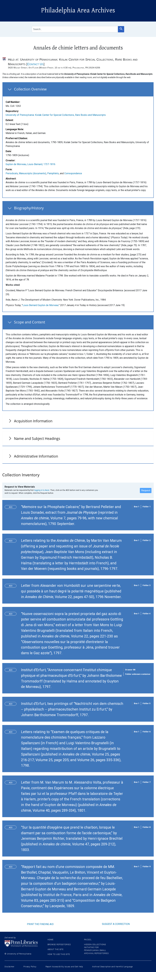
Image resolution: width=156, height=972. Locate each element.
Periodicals (12, 173)
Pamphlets (53, 173)
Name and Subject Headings (37, 438)
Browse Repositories (59, 944)
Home (51, 940)
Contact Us (35, 64)
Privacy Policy (29, 967)
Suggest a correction (116, 924)
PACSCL (87, 940)
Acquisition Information (33, 420)
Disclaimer (9, 967)
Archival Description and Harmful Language (112, 967)
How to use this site (59, 954)
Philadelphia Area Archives (78, 10)
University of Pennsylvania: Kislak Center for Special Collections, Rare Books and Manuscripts (56, 115)
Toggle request (12, 506)
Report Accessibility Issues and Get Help (64, 967)
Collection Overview (30, 89)
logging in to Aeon (41, 490)
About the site (56, 949)
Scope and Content (29, 322)
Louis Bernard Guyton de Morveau (40, 305)
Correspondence (73, 173)
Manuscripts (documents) (32, 173)
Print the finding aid (40, 924)
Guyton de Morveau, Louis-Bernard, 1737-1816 (30, 164)
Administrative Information (36, 456)
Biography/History (29, 208)
